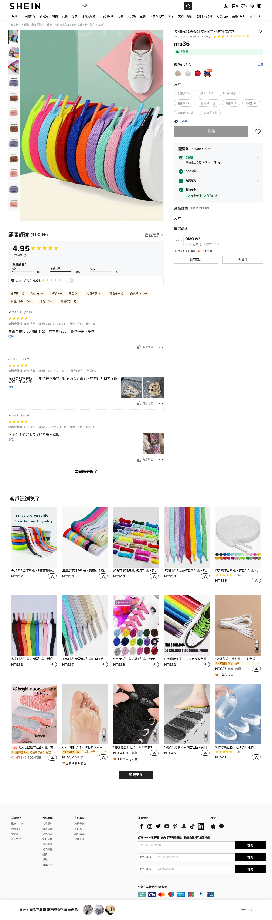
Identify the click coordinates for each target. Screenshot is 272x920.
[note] (225, 675)
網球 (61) (57, 293)
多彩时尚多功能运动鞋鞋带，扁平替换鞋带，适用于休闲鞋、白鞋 (187, 570)
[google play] (221, 828)
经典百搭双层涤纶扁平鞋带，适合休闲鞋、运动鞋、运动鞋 (136, 570)
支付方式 (79, 829)
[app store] (213, 828)
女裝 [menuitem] (65, 16)
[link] (234, 5)
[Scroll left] (254, 16)
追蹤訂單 (47, 844)
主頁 (11, 24)
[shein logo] (25, 6)
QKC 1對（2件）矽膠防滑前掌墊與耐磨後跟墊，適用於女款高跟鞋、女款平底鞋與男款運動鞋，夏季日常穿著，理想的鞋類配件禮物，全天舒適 (85, 747)
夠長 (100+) (47, 301)
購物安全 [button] (191, 189)
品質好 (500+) (138, 293)
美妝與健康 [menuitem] (185, 16)
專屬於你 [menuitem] (29, 16)
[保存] (258, 131)
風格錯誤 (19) (68, 301)
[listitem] (34, 547)
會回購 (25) (17, 293)
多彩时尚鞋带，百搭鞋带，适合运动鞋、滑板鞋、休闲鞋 (34, 659)
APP (213, 818)
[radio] (178, 73)
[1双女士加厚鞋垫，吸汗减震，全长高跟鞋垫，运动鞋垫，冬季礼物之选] (34, 714)
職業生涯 (16, 839)
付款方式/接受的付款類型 (152, 887)
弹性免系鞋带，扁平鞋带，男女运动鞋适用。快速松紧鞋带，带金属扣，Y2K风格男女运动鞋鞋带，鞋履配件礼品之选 (136, 659)
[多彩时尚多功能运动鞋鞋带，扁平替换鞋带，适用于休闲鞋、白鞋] (187, 537)
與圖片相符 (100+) (22, 301)
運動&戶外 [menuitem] (238, 16)
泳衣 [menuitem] (74, 16)
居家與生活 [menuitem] (106, 16)
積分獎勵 (79, 834)
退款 (45, 859)
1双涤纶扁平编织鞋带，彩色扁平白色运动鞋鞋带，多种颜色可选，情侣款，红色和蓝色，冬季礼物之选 (238, 659)
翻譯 (11, 336)
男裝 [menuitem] (120, 16)
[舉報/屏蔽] (161, 347)
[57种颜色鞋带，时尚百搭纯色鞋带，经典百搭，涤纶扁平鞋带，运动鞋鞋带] (187, 625)
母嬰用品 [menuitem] (222, 16)
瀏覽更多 (136, 775)
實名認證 (47, 829)
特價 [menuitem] (55, 16)
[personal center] (226, 6)
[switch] (70, 280)
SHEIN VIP (48, 864)
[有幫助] (139, 347)
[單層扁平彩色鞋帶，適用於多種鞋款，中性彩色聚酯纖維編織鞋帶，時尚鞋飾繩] (85, 537)
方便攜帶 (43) (95, 293)
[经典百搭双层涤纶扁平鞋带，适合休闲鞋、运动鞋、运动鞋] (136, 537)
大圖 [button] (261, 64)
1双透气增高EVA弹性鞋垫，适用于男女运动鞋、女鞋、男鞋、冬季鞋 (187, 747)
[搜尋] (188, 6)
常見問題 (79, 839)
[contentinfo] (202, 894)
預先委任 (47, 823)
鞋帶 (49, 24)
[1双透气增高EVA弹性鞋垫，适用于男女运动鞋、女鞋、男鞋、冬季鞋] (187, 714)
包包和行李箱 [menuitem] (204, 16)
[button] (251, 6)
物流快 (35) (37, 293)
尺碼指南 (47, 834)
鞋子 (18, 24)
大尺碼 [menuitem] (132, 16)
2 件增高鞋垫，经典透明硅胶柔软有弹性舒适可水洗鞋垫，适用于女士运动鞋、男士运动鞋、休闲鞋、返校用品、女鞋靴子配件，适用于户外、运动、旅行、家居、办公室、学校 (238, 747)
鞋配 (26, 24)
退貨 (45, 854)
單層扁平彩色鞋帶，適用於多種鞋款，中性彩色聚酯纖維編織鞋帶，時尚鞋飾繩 (85, 570)
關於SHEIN (17, 823)
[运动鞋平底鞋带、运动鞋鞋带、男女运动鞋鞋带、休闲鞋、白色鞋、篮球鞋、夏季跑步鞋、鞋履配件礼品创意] (238, 537)
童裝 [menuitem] (143, 16)
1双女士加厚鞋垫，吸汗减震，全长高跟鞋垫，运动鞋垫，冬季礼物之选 (34, 747)
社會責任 (16, 834)
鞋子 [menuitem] (171, 16)
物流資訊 (47, 849)
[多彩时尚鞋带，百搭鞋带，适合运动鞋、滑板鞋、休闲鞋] (34, 625)
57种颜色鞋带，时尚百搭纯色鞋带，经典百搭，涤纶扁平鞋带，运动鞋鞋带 (187, 659)
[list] (172, 826)
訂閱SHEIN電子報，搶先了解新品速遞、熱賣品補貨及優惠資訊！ (175, 837)
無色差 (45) (116, 293)
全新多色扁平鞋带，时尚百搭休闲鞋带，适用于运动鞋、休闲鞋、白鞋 (34, 570)
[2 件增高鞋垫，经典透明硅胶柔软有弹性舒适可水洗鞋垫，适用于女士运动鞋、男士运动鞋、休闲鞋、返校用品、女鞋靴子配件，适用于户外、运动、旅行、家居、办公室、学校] (238, 714)
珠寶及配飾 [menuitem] (88, 16)
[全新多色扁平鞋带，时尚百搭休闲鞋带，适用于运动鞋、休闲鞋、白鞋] (34, 537)
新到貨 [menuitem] (44, 16)
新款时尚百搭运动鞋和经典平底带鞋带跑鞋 (85, 659)
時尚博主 (16, 829)
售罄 (211, 131)
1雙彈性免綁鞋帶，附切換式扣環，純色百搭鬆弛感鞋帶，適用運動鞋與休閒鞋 (136, 747)
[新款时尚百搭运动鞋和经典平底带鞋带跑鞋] (85, 625)
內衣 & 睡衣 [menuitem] (157, 16)
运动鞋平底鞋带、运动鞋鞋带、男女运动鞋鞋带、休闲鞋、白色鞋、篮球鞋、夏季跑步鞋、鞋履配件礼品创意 (238, 570)
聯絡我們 (79, 823)
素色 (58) (74, 293)
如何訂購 (47, 839)
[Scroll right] (259, 16)
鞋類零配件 (37, 24)
